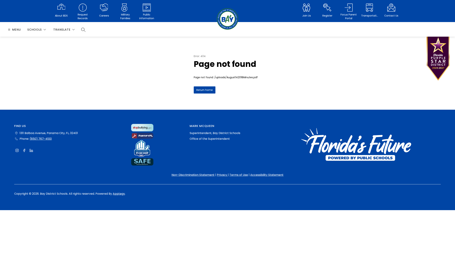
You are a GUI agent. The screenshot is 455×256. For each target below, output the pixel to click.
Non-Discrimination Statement (193, 175)
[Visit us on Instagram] (17, 151)
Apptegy (119, 194)
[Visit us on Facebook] (24, 151)
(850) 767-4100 (41, 139)
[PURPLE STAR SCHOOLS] (438, 59)
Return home (204, 90)
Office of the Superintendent (210, 139)
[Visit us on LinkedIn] (31, 151)
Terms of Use (238, 175)
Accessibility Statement (266, 175)
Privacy (222, 175)
